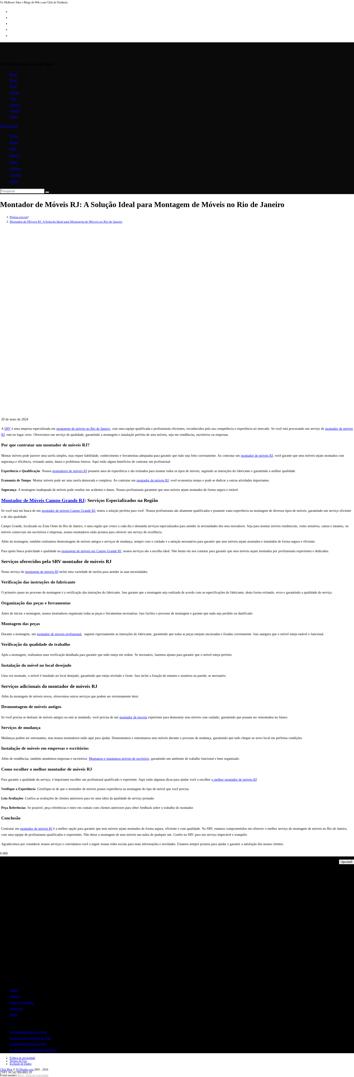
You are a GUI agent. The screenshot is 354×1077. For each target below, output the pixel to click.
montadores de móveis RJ (69, 471)
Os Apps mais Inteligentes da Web (33, 1050)
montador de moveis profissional (59, 634)
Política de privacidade (22, 1058)
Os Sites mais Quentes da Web (30, 1038)
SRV (7, 429)
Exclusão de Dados (21, 1063)
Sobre (14, 181)
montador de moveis (133, 717)
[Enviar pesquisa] (47, 192)
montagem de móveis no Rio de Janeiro (83, 429)
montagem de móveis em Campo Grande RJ (91, 551)
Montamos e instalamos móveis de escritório (119, 758)
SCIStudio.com (24, 1069)
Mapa (13, 1014)
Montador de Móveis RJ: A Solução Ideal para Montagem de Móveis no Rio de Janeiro (66, 221)
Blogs (14, 142)
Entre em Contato (22, 1002)
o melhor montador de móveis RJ (234, 779)
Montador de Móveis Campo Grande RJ (43, 500)
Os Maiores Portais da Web (28, 1044)
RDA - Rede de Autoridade (33, 1075)
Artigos (15, 168)
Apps (14, 162)
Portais (15, 155)
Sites (13, 149)
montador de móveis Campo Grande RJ (68, 511)
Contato (15, 175)
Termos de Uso (18, 1061)
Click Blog (6, 1069)
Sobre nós (16, 1008)
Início (14, 136)
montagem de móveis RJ (41, 572)
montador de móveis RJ (257, 455)
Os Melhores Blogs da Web (28, 1032)
